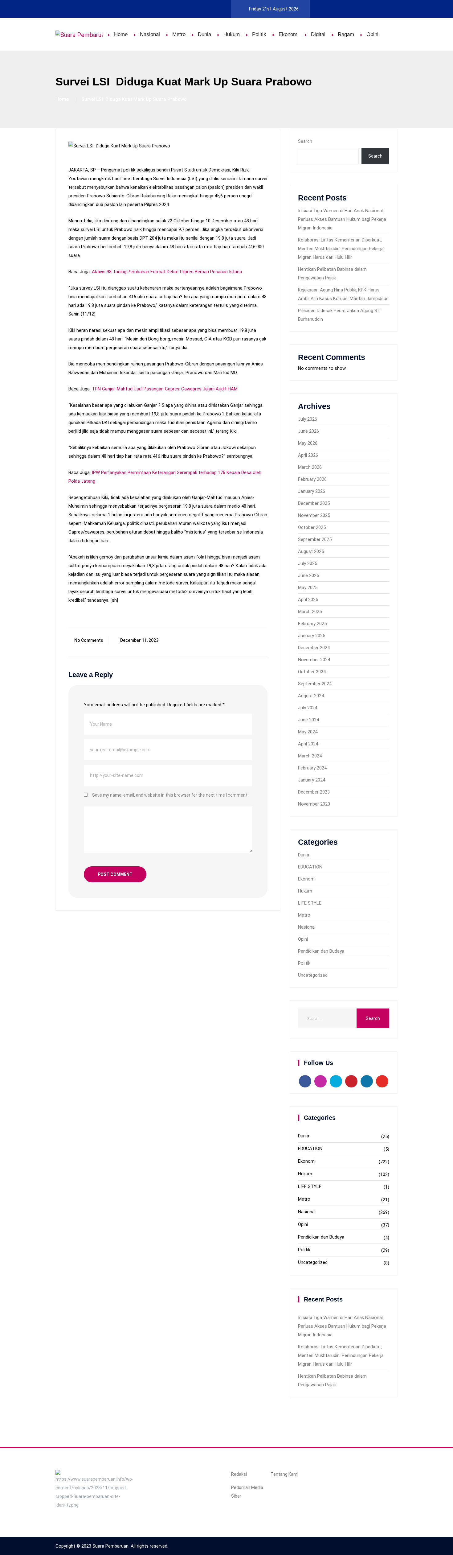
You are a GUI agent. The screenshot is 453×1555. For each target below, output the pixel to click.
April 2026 (308, 455)
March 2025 (310, 611)
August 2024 (311, 696)
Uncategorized (313, 975)
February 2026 (312, 479)
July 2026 (307, 419)
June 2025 (308, 575)
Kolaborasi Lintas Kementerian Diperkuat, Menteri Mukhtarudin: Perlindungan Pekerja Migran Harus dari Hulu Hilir (341, 248)
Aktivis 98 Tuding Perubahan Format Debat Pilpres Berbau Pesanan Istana (167, 271)
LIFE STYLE (309, 903)
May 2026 (307, 443)
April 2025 (308, 599)
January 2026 (311, 491)
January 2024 (311, 780)
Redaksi (239, 1474)
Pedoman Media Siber (247, 1492)
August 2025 (311, 551)
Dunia (204, 34)
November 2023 (314, 804)
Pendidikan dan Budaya (321, 951)
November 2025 (314, 515)
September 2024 (315, 684)
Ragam (346, 34)
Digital (318, 34)
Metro (179, 34)
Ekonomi (289, 34)
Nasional (150, 34)
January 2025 (311, 635)
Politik (259, 34)
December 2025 (314, 503)
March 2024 (310, 756)
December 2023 (314, 792)
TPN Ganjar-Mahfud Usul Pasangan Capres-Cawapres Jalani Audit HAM (165, 389)
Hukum (231, 34)
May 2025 (307, 587)
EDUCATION (310, 867)
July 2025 (307, 563)
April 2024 (308, 744)
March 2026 (310, 467)
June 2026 (308, 431)
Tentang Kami (284, 1474)
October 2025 (312, 527)
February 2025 (312, 623)
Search (305, 141)
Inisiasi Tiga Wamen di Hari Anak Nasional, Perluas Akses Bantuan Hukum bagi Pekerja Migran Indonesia (342, 219)
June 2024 (308, 720)
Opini (372, 34)
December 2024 (314, 647)
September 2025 (315, 539)
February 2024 (312, 768)
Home (121, 34)
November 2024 (314, 659)
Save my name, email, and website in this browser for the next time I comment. (170, 795)
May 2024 (307, 732)
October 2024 (312, 671)
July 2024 (307, 708)
